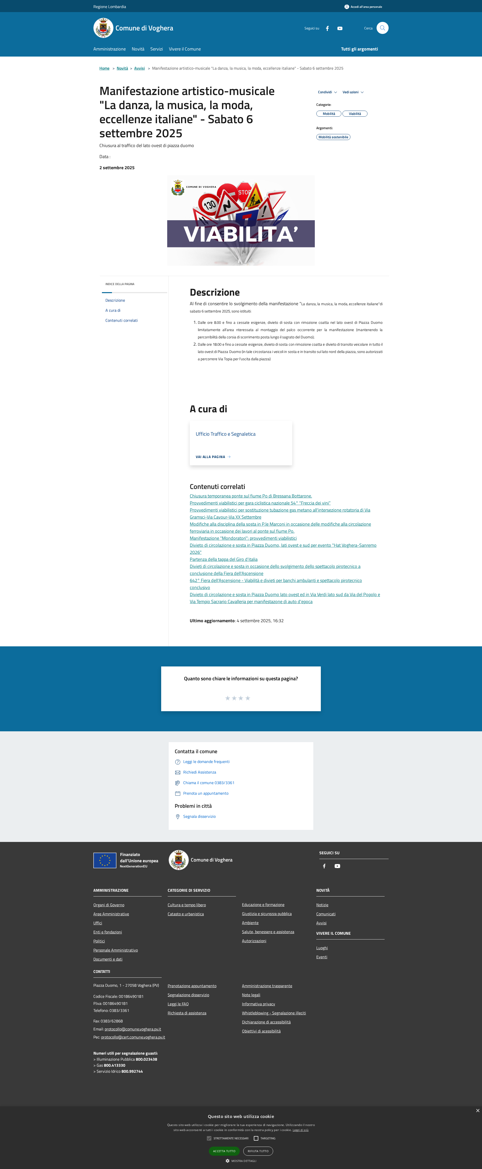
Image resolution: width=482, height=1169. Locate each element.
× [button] (477, 1111)
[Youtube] (338, 27)
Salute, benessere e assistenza (268, 932)
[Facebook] (325, 27)
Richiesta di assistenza (187, 1013)
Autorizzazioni (254, 941)
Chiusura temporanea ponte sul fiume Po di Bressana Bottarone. (251, 495)
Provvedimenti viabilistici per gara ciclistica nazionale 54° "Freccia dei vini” (260, 503)
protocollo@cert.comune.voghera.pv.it (133, 1037)
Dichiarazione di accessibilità (266, 1022)
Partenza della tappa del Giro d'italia (224, 559)
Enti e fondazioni (107, 932)
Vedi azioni (351, 92)
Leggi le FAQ (178, 1004)
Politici (99, 941)
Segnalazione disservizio (188, 995)
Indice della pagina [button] (119, 284)
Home (104, 68)
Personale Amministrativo (115, 950)
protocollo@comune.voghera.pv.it (133, 1029)
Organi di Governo (108, 905)
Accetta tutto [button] (224, 1151)
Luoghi (322, 948)
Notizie (322, 905)
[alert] (241, 1137)
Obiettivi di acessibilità (261, 1031)
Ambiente (250, 923)
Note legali (251, 995)
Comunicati (326, 914)
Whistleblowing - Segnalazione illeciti (274, 1013)
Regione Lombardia (109, 7)
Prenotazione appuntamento (192, 986)
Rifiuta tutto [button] (258, 1151)
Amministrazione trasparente (267, 986)
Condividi (325, 92)
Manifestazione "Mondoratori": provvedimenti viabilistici (243, 538)
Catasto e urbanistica (186, 914)
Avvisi (139, 68)
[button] (241, 1160)
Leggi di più (301, 1130)
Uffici (97, 923)
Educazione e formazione (263, 905)
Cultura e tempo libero (187, 905)
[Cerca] (383, 28)
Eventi (321, 957)
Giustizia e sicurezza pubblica (267, 914)
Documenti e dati (108, 959)
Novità (122, 68)
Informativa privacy (258, 1004)
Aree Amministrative (111, 914)
